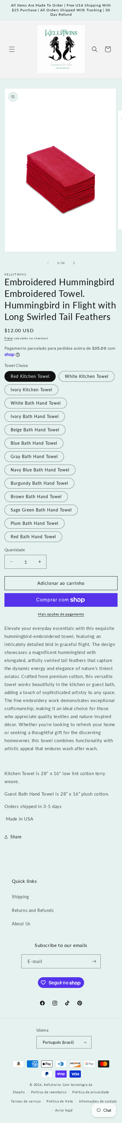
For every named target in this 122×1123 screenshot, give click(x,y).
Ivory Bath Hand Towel (35, 416)
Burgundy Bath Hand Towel (39, 483)
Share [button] (16, 836)
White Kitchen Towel (86, 376)
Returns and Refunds (33, 910)
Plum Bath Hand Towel (34, 523)
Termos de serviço (26, 1101)
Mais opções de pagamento (61, 614)
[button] (11, 49)
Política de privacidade (90, 1092)
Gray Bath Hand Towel (34, 456)
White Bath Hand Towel (36, 403)
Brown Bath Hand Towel (36, 496)
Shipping (20, 896)
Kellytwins (52, 1084)
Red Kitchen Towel (30, 376)
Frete (8, 338)
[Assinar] (93, 961)
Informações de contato (98, 1101)
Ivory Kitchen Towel (31, 389)
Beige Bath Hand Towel (35, 429)
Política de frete (59, 1101)
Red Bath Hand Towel (33, 536)
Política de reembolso (49, 1092)
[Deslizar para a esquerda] (47, 263)
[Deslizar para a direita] (74, 263)
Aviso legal (64, 1110)
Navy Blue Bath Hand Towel (40, 469)
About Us (21, 923)
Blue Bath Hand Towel (34, 443)
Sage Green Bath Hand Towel (41, 509)
